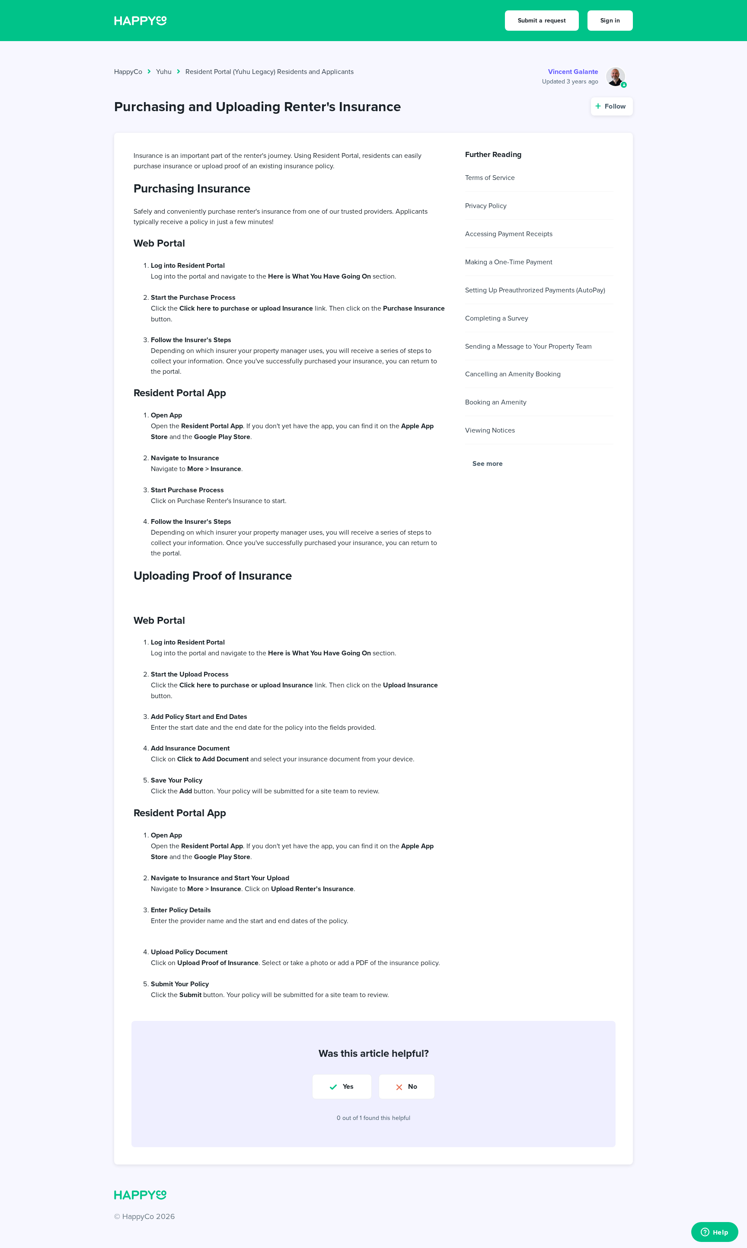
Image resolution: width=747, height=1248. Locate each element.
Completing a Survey (496, 318)
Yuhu (164, 71)
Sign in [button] (610, 20)
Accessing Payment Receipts (508, 233)
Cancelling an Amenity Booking (513, 374)
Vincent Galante (573, 72)
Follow (615, 106)
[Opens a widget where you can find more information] (714, 1233)
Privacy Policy (486, 205)
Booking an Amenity (496, 402)
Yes (348, 1086)
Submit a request (542, 20)
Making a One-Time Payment (508, 261)
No (412, 1086)
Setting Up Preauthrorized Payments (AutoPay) (535, 290)
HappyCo (128, 71)
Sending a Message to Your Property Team (528, 346)
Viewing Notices (490, 430)
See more (487, 463)
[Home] (140, 20)
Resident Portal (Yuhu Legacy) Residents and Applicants (269, 71)
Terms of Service (490, 177)
